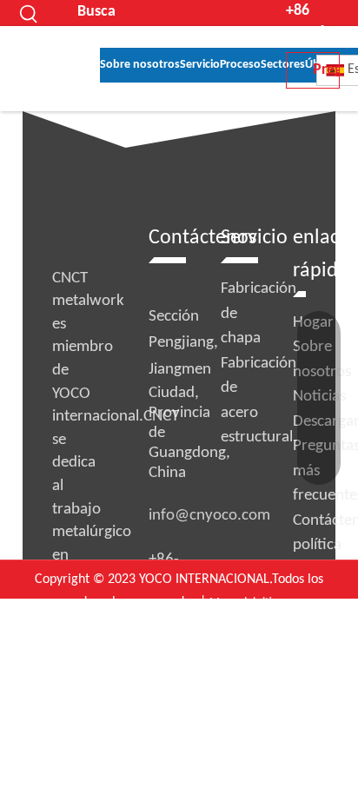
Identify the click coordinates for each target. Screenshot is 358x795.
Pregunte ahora (326, 75)
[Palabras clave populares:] (30, 13)
